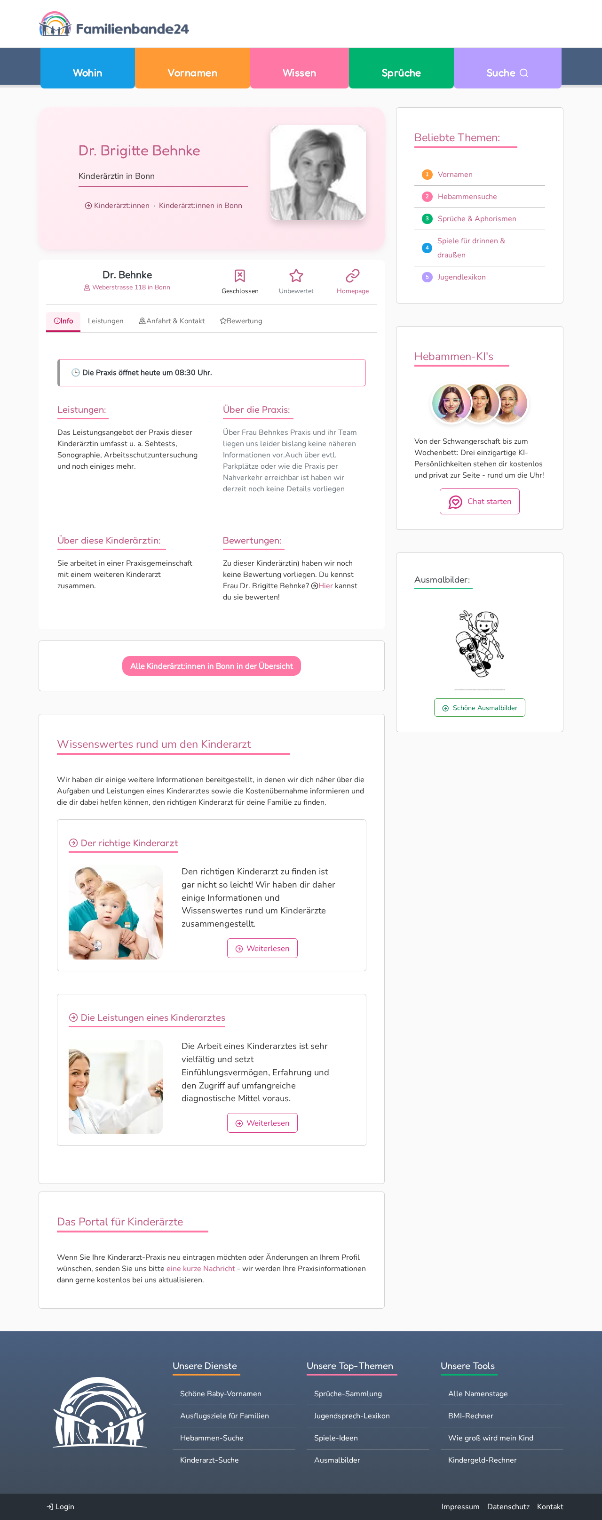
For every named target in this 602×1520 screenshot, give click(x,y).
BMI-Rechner (470, 1416)
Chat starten (489, 501)
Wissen (300, 72)
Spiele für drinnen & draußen (471, 248)
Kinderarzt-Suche (209, 1460)
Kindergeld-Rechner (482, 1460)
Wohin (87, 72)
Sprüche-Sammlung (348, 1394)
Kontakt (550, 1507)
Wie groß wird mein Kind (490, 1438)
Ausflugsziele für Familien (224, 1416)
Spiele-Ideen (336, 1438)
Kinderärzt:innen (122, 205)
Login (64, 1507)
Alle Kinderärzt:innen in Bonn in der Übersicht (211, 666)
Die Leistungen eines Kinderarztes (152, 1017)
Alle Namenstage (478, 1394)
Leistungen (106, 321)
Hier (325, 586)
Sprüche (401, 72)
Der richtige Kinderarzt (128, 842)
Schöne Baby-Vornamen (220, 1394)
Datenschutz (508, 1507)
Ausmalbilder (337, 1460)
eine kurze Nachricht (200, 1269)
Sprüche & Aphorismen (477, 219)
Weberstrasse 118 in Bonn (130, 287)
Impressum (461, 1507)
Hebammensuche (467, 197)
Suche (503, 72)
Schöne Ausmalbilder (485, 707)
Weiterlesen (268, 948)
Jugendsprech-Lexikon (352, 1416)
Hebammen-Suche (212, 1438)
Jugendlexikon (462, 277)
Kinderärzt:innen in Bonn (200, 205)
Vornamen (192, 72)
